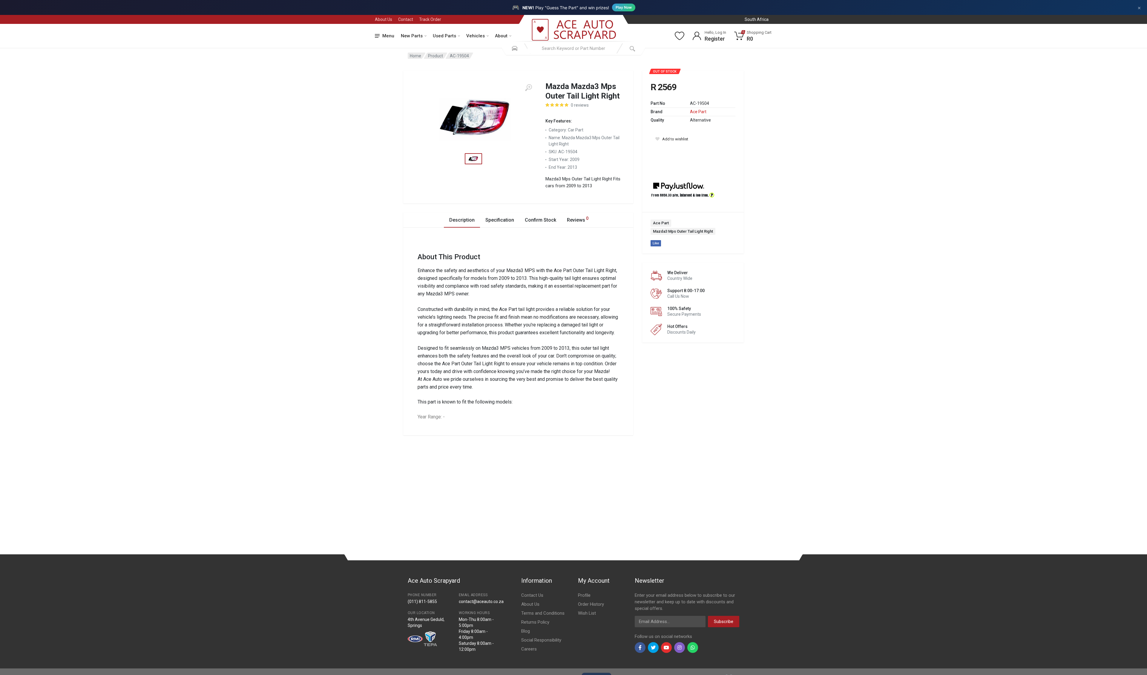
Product (435, 55)
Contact (405, 19)
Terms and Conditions (543, 613)
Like (656, 243)
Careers (529, 649)
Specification (499, 220)
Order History (591, 604)
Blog (525, 631)
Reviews (577, 219)
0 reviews (580, 105)
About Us (383, 19)
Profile (584, 595)
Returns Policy (535, 622)
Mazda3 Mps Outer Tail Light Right (683, 231)
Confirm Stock (540, 220)
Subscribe (723, 621)
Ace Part (698, 111)
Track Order (430, 19)
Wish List (587, 613)
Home (415, 55)
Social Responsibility (541, 640)
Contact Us (532, 595)
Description (462, 220)
